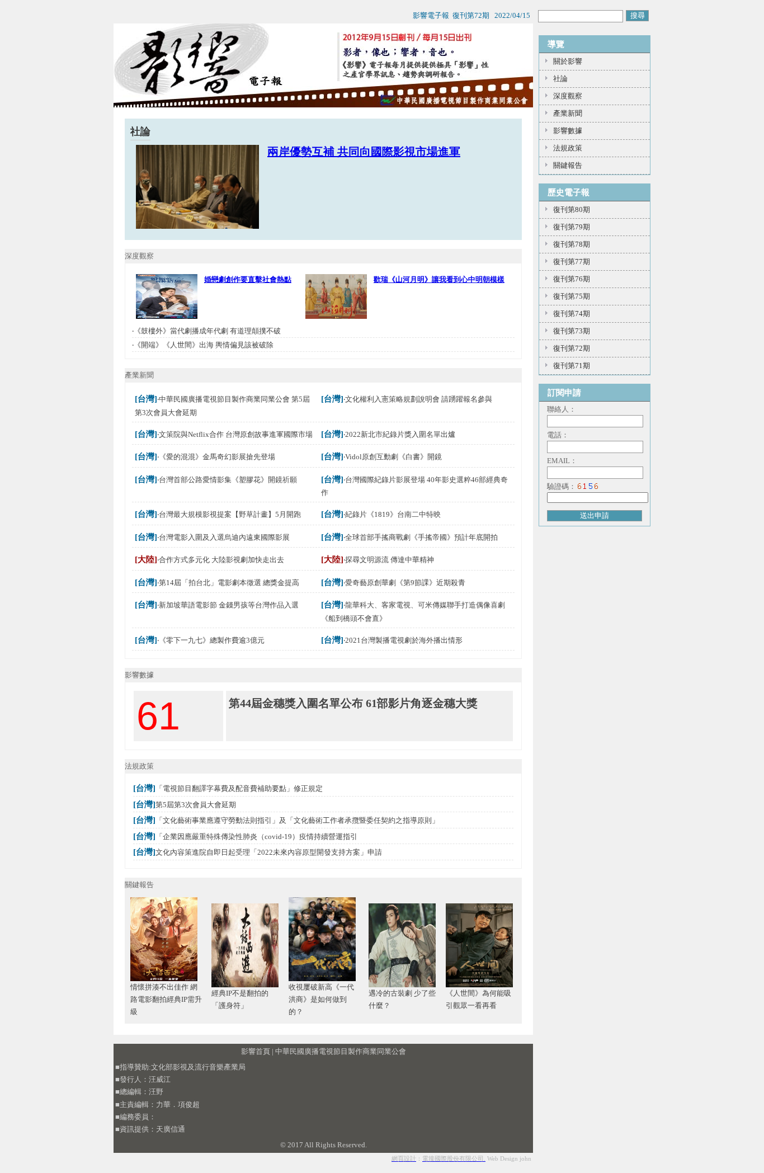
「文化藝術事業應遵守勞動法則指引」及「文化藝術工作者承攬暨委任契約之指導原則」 (297, 820)
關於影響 (567, 61)
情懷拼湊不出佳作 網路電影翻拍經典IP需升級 (166, 999)
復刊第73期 (571, 331)
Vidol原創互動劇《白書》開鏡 (393, 457)
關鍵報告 (567, 165)
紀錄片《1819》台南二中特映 (393, 514)
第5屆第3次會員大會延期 (195, 804)
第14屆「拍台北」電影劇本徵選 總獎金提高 (229, 582)
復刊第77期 (571, 261)
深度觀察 (567, 96)
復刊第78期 (571, 244)
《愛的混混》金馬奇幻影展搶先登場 (217, 457)
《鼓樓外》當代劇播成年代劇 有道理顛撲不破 (207, 331)
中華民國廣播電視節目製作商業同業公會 (340, 1051)
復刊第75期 (571, 296)
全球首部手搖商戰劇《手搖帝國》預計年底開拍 (421, 537)
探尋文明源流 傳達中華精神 (389, 559)
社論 (560, 78)
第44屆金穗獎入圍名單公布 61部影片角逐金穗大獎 (353, 703)
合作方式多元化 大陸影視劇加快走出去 (221, 559)
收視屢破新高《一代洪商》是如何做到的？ (321, 999)
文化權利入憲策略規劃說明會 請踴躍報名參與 (418, 399)
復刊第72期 (571, 348)
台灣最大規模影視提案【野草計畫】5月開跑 (230, 514)
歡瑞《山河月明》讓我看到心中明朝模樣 (439, 279)
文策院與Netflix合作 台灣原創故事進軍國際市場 (236, 434)
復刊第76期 (571, 279)
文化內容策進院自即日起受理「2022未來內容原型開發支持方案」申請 (268, 852)
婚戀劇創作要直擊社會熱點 (247, 279)
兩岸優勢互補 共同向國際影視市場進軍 (363, 151)
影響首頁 (255, 1051)
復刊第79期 (571, 227)
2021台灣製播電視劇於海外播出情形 (404, 640)
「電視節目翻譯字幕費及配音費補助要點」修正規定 (239, 788)
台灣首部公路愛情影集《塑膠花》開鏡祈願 (228, 479)
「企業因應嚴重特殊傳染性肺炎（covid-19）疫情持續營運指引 (256, 836)
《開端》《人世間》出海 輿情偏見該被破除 (203, 345)
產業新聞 (567, 113)
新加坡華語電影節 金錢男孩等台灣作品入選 (229, 605)
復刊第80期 (571, 209)
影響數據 (567, 130)
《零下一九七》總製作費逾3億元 (212, 640)
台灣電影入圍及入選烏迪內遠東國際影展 (224, 537)
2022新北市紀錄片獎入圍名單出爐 (400, 434)
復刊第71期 (571, 365)
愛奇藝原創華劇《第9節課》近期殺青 (405, 582)
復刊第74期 (571, 313)
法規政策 (567, 148)
